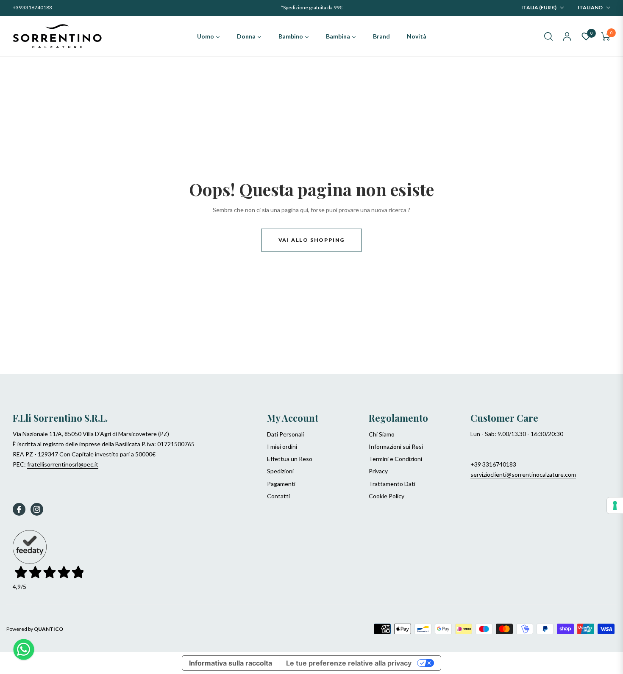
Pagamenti (281, 483)
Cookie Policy (386, 496)
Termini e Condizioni (395, 458)
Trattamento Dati (392, 483)
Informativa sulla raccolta (230, 663)
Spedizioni (280, 471)
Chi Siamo (382, 434)
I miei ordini (282, 446)
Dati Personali (285, 434)
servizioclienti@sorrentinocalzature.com (523, 474)
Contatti (278, 496)
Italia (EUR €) (538, 7)
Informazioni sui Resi (396, 446)
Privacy (378, 471)
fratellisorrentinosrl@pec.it (62, 464)
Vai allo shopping (311, 240)
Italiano (590, 7)
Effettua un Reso (289, 458)
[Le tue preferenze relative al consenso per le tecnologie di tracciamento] (615, 505)
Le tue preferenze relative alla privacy (349, 663)
